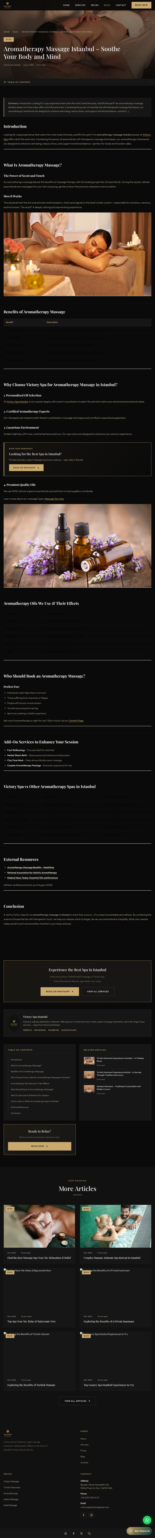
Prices (95, 5)
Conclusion (16, 1113)
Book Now (141, 5)
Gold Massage (10, 1505)
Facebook (53, 1030)
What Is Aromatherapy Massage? (26, 1065)
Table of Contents (19, 82)
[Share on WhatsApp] (66, 1533)
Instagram (40, 1030)
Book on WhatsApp (24, 468)
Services (80, 5)
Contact (121, 5)
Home (66, 5)
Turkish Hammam (12, 1487)
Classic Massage (11, 1481)
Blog (107, 5)
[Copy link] (89, 1533)
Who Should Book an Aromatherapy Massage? (32, 1089)
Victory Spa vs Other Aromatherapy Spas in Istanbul (35, 1101)
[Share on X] (81, 1533)
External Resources (19, 1107)
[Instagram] (91, 1515)
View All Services (98, 991)
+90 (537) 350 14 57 (90, 1497)
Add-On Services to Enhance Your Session (30, 1095)
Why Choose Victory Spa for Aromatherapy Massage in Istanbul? (40, 1077)
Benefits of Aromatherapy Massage (27, 1071)
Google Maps (68, 1030)
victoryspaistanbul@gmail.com (95, 1507)
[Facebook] (84, 1515)
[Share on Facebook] (74, 1533)
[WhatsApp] (147, 1520)
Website (27, 1030)
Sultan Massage (11, 1499)
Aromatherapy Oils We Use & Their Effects (30, 1083)
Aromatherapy (11, 1493)
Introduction (16, 1059)
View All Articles (76, 1400)
